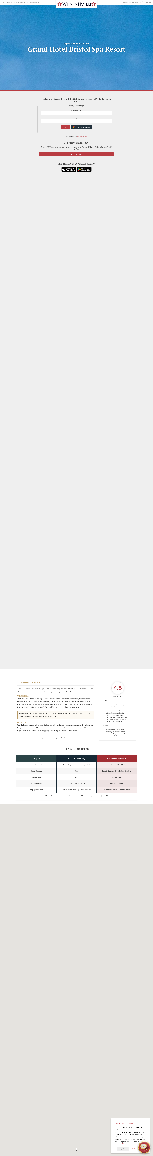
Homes (125, 2)
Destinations (20, 2)
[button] (76, 1149)
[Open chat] (144, 1147)
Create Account (76, 154)
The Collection (7, 2)
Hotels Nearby (34, 2)
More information (128, 1144)
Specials (135, 2)
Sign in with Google (83, 127)
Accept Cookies (123, 1149)
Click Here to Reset (82, 136)
